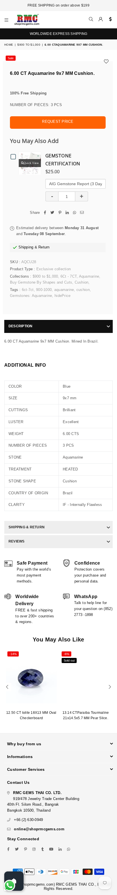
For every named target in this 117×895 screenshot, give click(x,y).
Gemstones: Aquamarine (31, 296)
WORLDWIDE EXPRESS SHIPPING (58, 34)
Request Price (57, 121)
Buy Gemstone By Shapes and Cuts (41, 282)
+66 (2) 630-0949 (28, 820)
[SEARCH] (91, 19)
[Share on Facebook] (45, 213)
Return (44, 247)
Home (8, 44)
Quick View (31, 162)
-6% (66, 654)
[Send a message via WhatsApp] (9, 885)
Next (110, 687)
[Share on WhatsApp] (74, 213)
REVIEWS (17, 541)
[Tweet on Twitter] (52, 213)
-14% (13, 654)
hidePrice (62, 296)
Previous (7, 687)
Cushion (82, 282)
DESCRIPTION (21, 326)
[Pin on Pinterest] (60, 213)
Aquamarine (89, 276)
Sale (11, 58)
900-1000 (44, 290)
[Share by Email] (82, 213)
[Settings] (109, 19)
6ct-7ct (28, 290)
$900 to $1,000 (28, 44)
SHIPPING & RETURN (27, 527)
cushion (83, 290)
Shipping (25, 247)
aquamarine (64, 290)
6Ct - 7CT (68, 276)
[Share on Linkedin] (67, 213)
